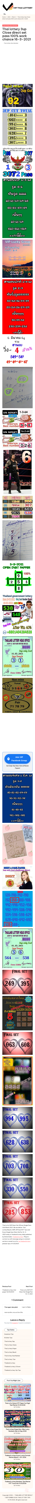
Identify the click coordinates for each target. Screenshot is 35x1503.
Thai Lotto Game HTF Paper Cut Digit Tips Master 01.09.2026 (17, 1404)
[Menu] (5, 13)
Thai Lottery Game (10, 1345)
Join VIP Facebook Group (17, 759)
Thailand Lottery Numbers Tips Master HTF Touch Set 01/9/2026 (17, 1482)
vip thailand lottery (24, 1241)
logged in (15, 1323)
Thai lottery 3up (9, 1341)
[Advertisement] (17, 64)
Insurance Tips (9, 1334)
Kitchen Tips (8, 1338)
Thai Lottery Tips (9, 1359)
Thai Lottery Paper (10, 1348)
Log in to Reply (26, 1307)
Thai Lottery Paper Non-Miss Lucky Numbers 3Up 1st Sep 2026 (17, 1430)
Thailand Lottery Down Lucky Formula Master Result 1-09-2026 (17, 1456)
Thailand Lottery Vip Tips (12, 1370)
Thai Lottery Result (10, 1352)
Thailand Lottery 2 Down (12, 1366)
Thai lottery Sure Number (10, 25)
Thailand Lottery (18, 1237)
